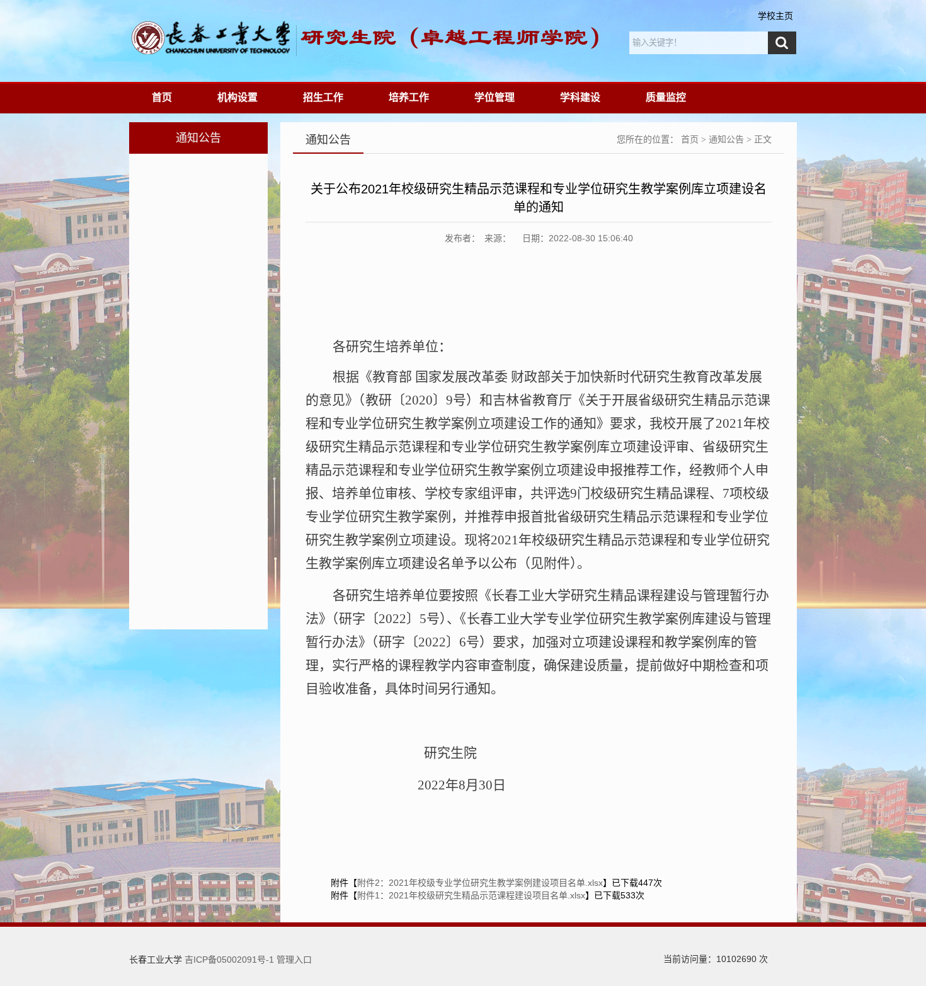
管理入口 (294, 959)
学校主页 (775, 16)
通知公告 (726, 139)
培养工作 (409, 97)
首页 (162, 97)
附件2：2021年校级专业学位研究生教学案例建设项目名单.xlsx (480, 883)
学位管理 (494, 97)
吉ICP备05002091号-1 (229, 959)
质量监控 (666, 97)
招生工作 (323, 97)
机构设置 (237, 97)
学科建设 (580, 97)
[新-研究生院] (327, 38)
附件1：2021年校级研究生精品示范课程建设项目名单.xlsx (471, 895)
